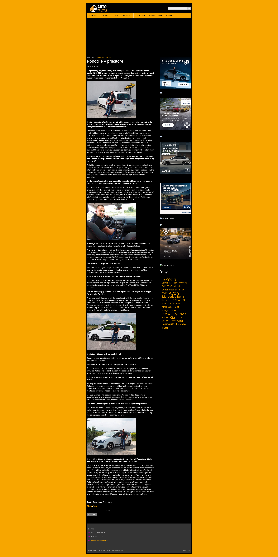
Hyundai (180, 313)
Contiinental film (169, 282)
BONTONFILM (169, 286)
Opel (180, 320)
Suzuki (165, 320)
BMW (166, 313)
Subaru (173, 320)
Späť (93, 515)
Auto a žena (91, 58)
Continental (168, 289)
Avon (174, 293)
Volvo (178, 303)
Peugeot (166, 300)
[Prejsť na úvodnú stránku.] (99, 11)
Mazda (165, 317)
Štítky (89, 506)
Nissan (175, 310)
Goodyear (166, 310)
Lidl (178, 286)
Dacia (179, 317)
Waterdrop (183, 283)
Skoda (169, 279)
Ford (165, 327)
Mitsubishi (167, 306)
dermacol (179, 289)
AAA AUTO (179, 300)
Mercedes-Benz (173, 296)
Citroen (171, 303)
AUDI (164, 303)
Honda (181, 324)
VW (164, 293)
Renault (168, 324)
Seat (95, 506)
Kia (172, 317)
